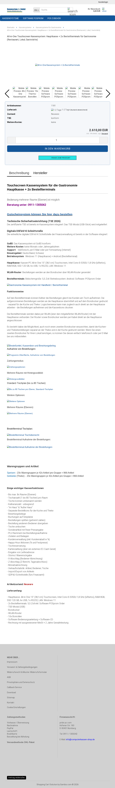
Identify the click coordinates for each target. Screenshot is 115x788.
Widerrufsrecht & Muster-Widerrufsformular (27, 672)
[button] (7, 93)
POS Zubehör (54, 18)
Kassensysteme (10, 18)
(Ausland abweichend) (78, 110)
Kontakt (10, 702)
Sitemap (11, 697)
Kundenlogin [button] (103, 2)
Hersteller (40, 173)
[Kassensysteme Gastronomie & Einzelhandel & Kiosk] (18, 9)
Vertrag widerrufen (16, 778)
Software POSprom (33, 18)
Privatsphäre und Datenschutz (21, 682)
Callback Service (14, 687)
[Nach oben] (107, 783)
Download (11, 692)
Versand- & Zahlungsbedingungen (22, 667)
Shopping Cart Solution (47, 784)
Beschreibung (19, 173)
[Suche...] (70, 9)
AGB (9, 677)
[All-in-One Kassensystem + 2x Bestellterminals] (57, 65)
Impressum (12, 662)
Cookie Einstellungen (16, 707)
